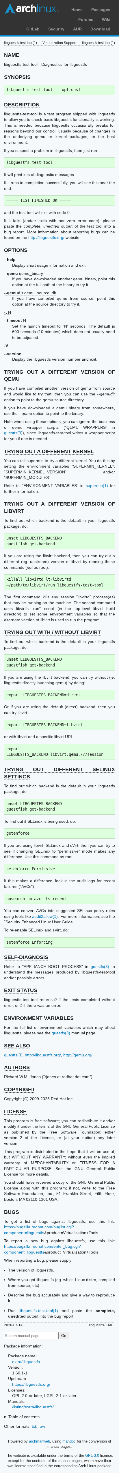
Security (56, 29)
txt (34, 1426)
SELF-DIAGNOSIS (26, 957)
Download (100, 29)
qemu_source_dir (30, 292)
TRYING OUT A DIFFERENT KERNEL (49, 451)
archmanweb (39, 1441)
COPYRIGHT (19, 1089)
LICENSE (15, 1111)
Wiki (106, 19)
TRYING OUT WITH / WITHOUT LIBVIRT (52, 632)
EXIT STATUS (20, 990)
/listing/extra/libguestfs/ (33, 1407)
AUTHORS (17, 1067)
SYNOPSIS (17, 77)
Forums (85, 19)
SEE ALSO (17, 1046)
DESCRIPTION (22, 105)
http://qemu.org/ (77, 1055)
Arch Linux (31, 8)
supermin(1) (97, 485)
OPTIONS (15, 250)
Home (77, 9)
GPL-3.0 (92, 1455)
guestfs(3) (13, 433)
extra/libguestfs (26, 1361)
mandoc (69, 1441)
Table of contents (24, 1416)
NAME (11, 55)
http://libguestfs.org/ (46, 237)
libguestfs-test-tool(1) (38, 1310)
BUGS (11, 1212)
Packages (100, 9)
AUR (77, 29)
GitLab (33, 29)
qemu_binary (23, 273)
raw (41, 1426)
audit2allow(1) (45, 916)
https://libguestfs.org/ (31, 1384)
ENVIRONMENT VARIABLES (39, 1018)
